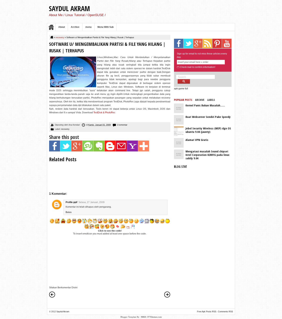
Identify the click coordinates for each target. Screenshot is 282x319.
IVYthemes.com (154, 317)
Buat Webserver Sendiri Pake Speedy (208, 117)
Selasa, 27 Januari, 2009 (91, 202)
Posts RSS (211, 311)
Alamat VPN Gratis (197, 140)
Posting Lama (167, 294)
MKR (143, 317)
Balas (69, 212)
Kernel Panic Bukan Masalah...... (205, 105)
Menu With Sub (105, 27)
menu (88, 27)
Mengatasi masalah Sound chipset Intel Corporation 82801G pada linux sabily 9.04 (207, 154)
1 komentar (122, 125)
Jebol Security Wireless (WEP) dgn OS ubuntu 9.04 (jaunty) (208, 130)
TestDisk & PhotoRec (104, 112)
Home (51, 27)
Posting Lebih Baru (52, 294)
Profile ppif (71, 202)
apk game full (181, 88)
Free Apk (201, 311)
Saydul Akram (69, 8)
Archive (75, 27)
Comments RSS (225, 311)
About (61, 27)
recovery (60, 37)
